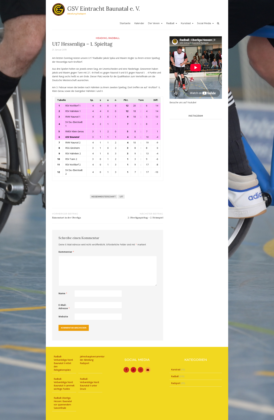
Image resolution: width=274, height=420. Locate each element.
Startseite (125, 23)
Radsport (175, 383)
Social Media (204, 23)
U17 (121, 196)
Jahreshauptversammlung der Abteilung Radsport (93, 360)
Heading (101, 38)
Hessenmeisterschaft (103, 196)
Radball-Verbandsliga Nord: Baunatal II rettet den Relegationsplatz (63, 363)
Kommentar (66, 251)
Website (63, 316)
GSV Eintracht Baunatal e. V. (103, 8)
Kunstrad (186, 23)
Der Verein (154, 23)
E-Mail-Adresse (64, 306)
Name (63, 293)
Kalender (139, 23)
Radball (170, 23)
